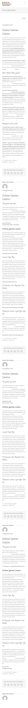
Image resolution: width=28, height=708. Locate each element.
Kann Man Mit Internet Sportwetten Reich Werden (12, 307)
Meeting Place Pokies (6, 401)
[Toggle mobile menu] (25, 2)
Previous (24, 18)
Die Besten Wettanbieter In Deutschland (10, 224)
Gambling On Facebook (7, 668)
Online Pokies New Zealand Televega (9, 253)
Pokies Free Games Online (7, 403)
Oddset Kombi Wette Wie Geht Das (9, 282)
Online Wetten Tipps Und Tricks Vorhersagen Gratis (12, 335)
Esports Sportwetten (6, 223)
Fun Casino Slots (5, 666)
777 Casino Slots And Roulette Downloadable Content (13, 566)
